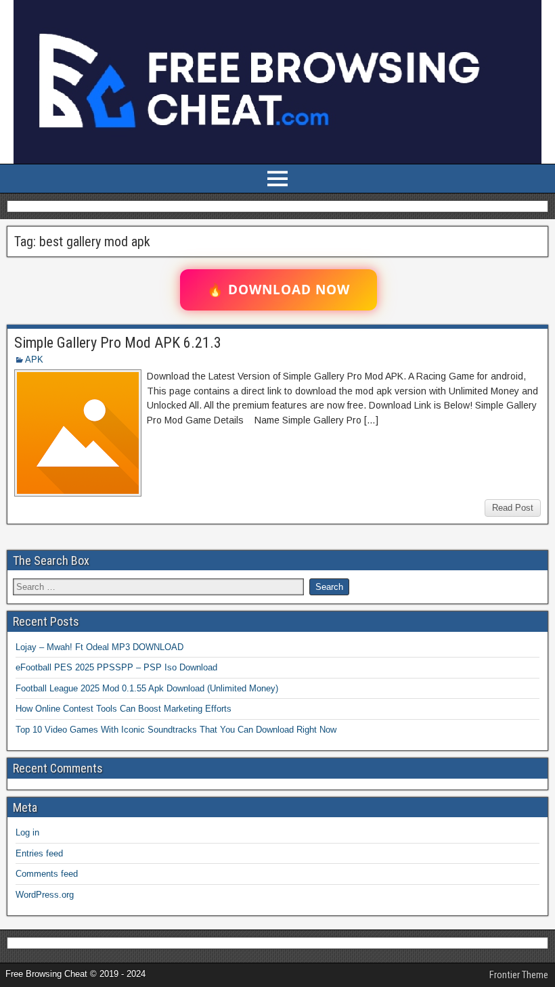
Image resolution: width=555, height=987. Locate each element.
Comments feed (47, 874)
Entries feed (39, 853)
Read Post (512, 508)
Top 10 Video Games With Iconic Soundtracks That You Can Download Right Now (176, 730)
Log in (27, 832)
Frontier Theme (518, 975)
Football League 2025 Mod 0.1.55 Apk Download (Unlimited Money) (147, 688)
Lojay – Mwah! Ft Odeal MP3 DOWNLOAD (99, 647)
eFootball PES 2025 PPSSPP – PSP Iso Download (116, 667)
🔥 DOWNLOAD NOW (278, 289)
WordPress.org (45, 895)
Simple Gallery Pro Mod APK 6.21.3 (117, 342)
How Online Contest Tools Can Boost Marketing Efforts (123, 709)
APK (34, 359)
